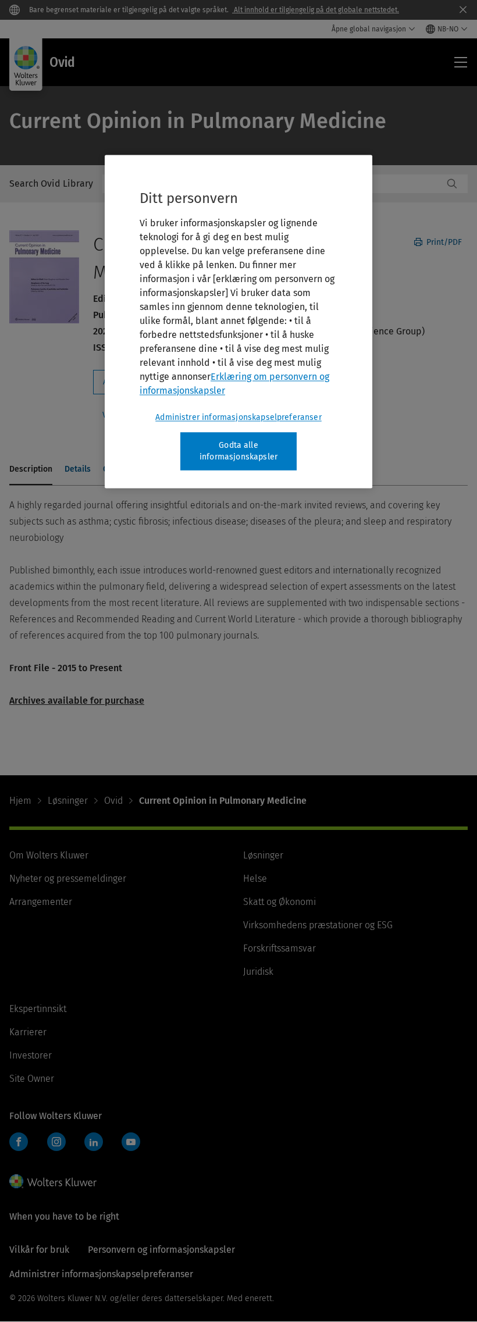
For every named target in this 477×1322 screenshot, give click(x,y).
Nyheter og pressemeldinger (67, 878)
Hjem (20, 800)
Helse (255, 878)
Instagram (56, 1141)
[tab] (30, 470)
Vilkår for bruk (39, 1249)
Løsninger (68, 800)
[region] (238, 321)
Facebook (18, 1141)
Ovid (113, 800)
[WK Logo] (53, 1181)
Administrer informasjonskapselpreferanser (238, 417)
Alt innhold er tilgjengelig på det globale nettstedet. (315, 10)
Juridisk (258, 971)
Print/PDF (443, 242)
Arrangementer (40, 901)
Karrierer (28, 1032)
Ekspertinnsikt (37, 1008)
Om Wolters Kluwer (48, 855)
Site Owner (31, 1078)
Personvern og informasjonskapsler (161, 1249)
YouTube (131, 1141)
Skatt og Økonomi (279, 901)
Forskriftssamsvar (279, 948)
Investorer (30, 1055)
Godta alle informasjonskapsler (238, 451)
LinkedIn (93, 1141)
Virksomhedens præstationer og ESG (318, 925)
